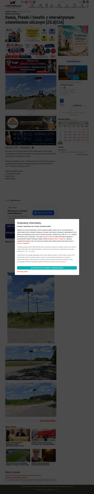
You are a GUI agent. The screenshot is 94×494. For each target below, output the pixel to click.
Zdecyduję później (22, 271)
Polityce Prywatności (60, 239)
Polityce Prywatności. (60, 262)
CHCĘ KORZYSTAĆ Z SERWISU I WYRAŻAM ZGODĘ (47, 268)
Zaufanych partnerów (48, 237)
